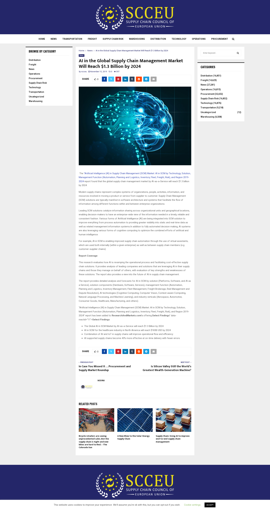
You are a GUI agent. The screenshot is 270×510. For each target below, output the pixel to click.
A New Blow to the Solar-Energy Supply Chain (133, 437)
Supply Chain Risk (113, 39)
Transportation (72, 39)
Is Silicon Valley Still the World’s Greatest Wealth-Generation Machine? (167, 368)
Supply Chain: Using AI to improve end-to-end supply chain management (173, 438)
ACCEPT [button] (210, 505)
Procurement (219, 39)
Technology (179, 39)
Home (42, 39)
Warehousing (137, 39)
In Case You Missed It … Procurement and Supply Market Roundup (105, 368)
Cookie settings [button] (192, 504)
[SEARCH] (238, 53)
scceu (84, 72)
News (54, 39)
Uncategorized (36, 96)
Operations (199, 39)
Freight (92, 39)
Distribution (158, 39)
